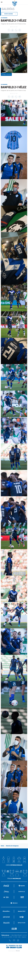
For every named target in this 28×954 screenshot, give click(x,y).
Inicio (2, 845)
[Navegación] (2, 2)
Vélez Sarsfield (14, 3)
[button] (9, 30)
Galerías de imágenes (12, 845)
